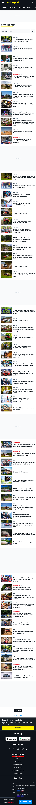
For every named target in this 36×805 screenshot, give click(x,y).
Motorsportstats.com (18, 770)
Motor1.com (18, 761)
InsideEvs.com (18, 759)
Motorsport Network (14, 802)
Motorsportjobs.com (18, 764)
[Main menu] (3, 2)
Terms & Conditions (9, 799)
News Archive (18, 715)
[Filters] (33, 31)
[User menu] (32, 2)
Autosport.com (18, 767)
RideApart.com (18, 773)
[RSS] (27, 749)
